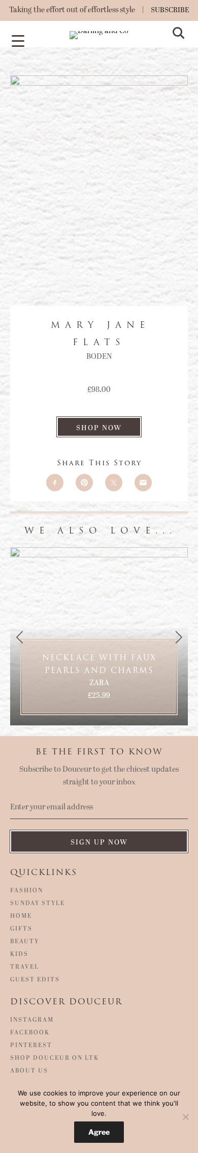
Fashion (26, 890)
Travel (24, 967)
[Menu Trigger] (17, 40)
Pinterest (31, 1045)
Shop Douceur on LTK (54, 1058)
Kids (19, 954)
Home (21, 916)
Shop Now (99, 428)
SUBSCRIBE (170, 10)
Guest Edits (35, 980)
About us (29, 1071)
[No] (185, 1117)
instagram (32, 1020)
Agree (99, 1132)
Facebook (30, 1032)
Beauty (24, 941)
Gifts (21, 929)
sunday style (37, 903)
